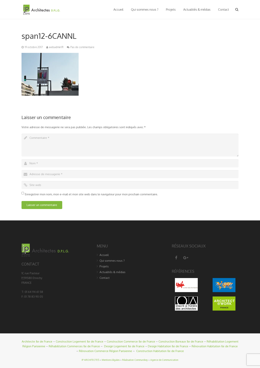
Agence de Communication (164, 359)
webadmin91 (56, 47)
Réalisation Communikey (135, 359)
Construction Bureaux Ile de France (181, 341)
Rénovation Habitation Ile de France (215, 346)
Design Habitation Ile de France (168, 346)
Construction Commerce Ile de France (131, 341)
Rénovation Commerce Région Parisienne (105, 351)
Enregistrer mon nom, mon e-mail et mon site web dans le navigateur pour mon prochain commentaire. (91, 194)
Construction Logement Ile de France (79, 341)
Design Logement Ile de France (124, 346)
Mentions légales (111, 359)
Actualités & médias (112, 272)
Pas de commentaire (82, 47)
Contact (105, 278)
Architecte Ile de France (37, 341)
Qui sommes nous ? (112, 260)
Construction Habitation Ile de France (160, 351)
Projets (104, 266)
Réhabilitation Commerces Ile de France (74, 346)
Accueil (104, 255)
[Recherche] (237, 10)
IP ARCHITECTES (90, 359)
